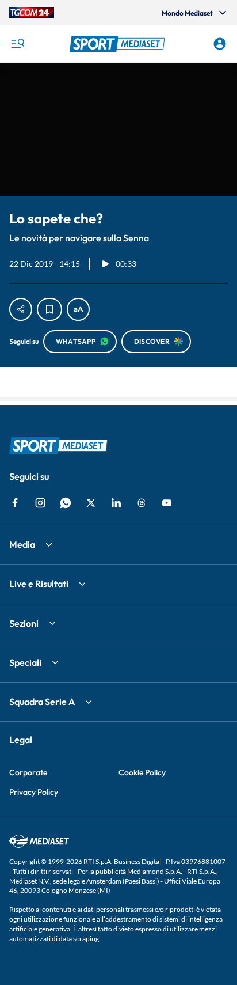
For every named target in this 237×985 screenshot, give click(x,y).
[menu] (17, 44)
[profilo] (220, 44)
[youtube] (167, 503)
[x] (91, 503)
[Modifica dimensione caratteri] (78, 309)
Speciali (25, 662)
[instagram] (40, 503)
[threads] (141, 503)
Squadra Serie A (42, 701)
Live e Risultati (38, 583)
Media (22, 544)
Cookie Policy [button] (142, 772)
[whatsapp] (65, 503)
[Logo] (119, 44)
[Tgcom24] (31, 12)
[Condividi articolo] (20, 309)
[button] (119, 44)
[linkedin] (116, 503)
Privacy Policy (33, 792)
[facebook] (15, 503)
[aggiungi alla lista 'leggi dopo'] (49, 309)
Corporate (28, 772)
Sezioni (24, 623)
